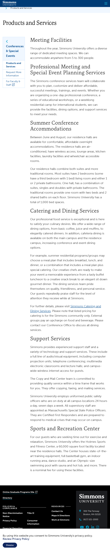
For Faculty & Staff (13, 83)
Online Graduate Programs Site (18, 492)
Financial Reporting (13, 528)
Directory (7, 498)
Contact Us (57, 511)
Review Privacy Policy (16, 538)
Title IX (30, 513)
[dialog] (55, 541)
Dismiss (10, 545)
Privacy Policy (10, 520)
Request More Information (13, 74)
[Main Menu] (106, 3)
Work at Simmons (60, 520)
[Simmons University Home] (9, 5)
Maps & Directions (61, 515)
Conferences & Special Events (15, 51)
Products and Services (13, 65)
